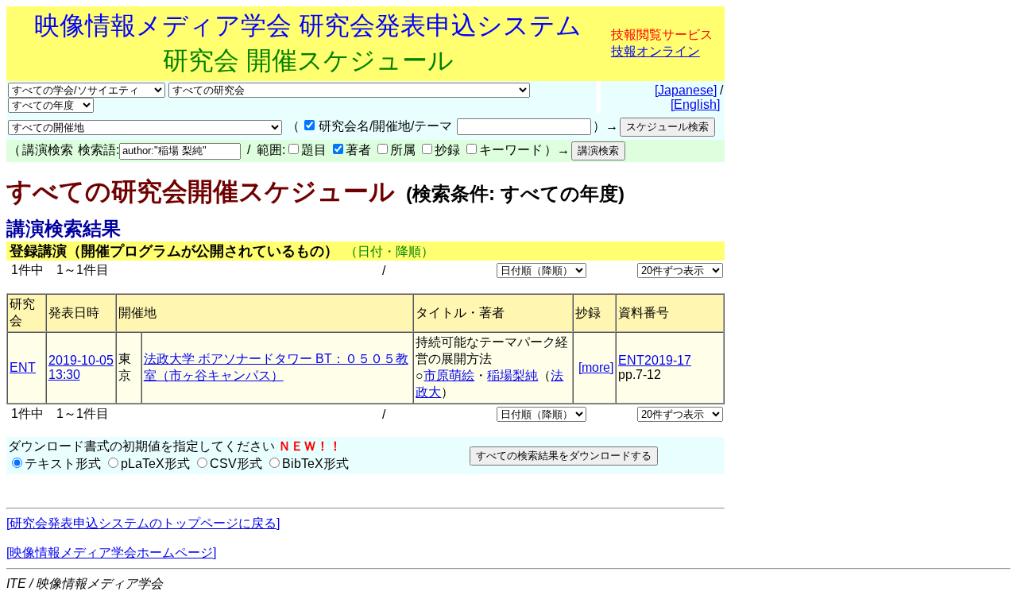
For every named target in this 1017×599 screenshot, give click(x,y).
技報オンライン (655, 51)
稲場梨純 (512, 375)
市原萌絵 (448, 375)
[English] (695, 104)
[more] (595, 367)
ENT (23, 367)
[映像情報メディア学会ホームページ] (111, 552)
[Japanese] (686, 90)
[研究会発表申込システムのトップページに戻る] (143, 523)
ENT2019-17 (654, 360)
